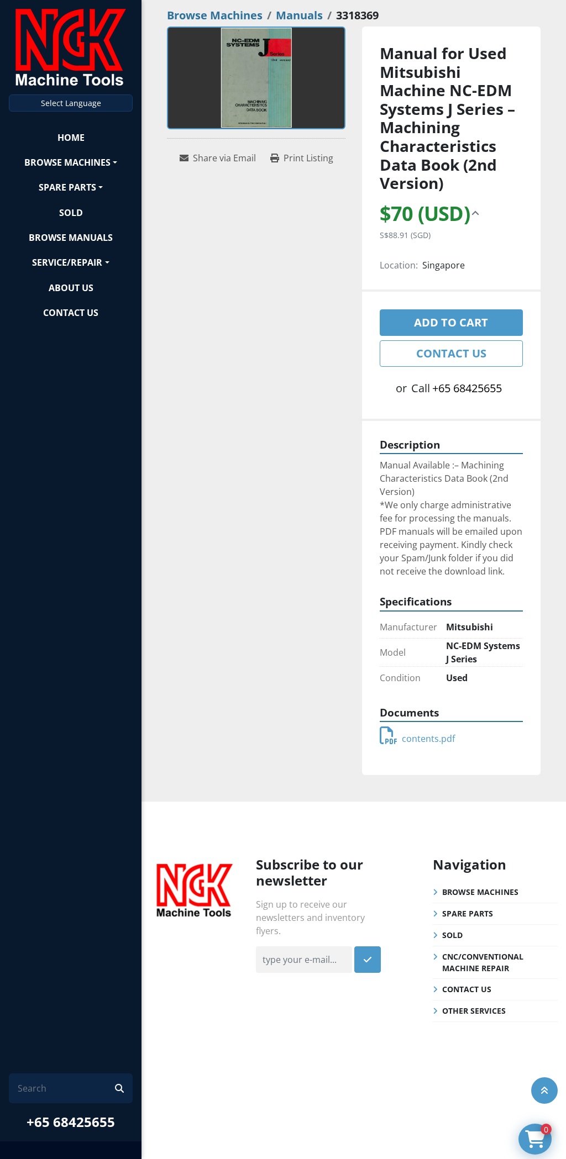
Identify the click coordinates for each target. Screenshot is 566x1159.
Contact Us (70, 313)
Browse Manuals (71, 237)
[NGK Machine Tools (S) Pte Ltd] (194, 889)
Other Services (474, 1010)
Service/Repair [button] (67, 262)
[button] (71, 162)
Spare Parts (67, 187)
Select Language (71, 103)
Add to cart (451, 322)
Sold (71, 213)
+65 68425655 (71, 1122)
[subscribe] (367, 959)
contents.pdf (428, 739)
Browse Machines (67, 162)
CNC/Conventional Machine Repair (482, 962)
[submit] (119, 1088)
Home (71, 137)
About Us (71, 288)
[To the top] (544, 1090)
